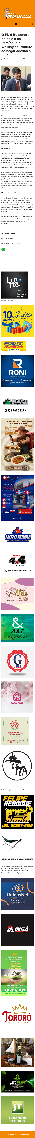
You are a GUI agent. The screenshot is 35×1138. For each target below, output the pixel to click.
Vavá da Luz (7, 59)
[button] (15, 24)
